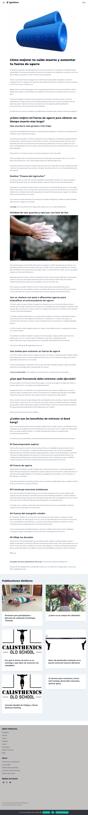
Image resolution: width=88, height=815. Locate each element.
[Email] (10, 782)
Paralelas (5, 732)
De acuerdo (46, 812)
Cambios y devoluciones (11, 770)
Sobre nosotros (7, 750)
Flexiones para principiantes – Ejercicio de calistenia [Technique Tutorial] (20, 618)
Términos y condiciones (11, 762)
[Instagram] (6, 782)
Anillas (4, 735)
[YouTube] (3, 782)
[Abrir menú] (3, 2)
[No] (86, 812)
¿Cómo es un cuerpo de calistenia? (64, 615)
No (53, 812)
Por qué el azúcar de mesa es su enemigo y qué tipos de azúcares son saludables (22, 662)
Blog (4, 753)
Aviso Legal (6, 765)
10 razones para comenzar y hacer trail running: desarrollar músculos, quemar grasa (64, 681)
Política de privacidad (10, 767)
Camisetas (6, 747)
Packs (4, 744)
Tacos (4, 738)
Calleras (5, 741)
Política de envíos (8, 773)
